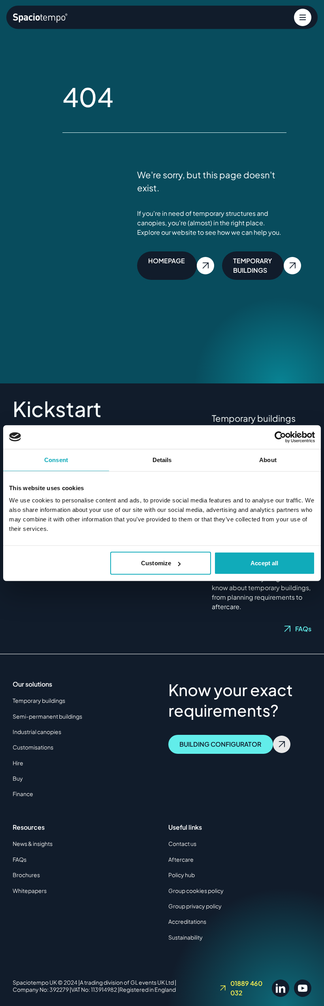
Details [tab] (162, 459)
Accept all (264, 563)
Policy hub (181, 874)
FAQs (303, 629)
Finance (23, 793)
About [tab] (268, 459)
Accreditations (187, 921)
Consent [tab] (56, 459)
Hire (18, 762)
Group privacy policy (195, 906)
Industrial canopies (37, 731)
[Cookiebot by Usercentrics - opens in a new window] (280, 437)
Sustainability (185, 937)
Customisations (33, 747)
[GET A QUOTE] (302, 17)
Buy (18, 778)
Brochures (26, 874)
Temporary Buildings (252, 265)
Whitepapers (30, 890)
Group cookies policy (196, 890)
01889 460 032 (246, 988)
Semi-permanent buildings (47, 716)
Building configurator (220, 744)
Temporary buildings (39, 700)
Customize (156, 563)
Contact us (182, 843)
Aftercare (181, 859)
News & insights (33, 843)
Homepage (166, 261)
